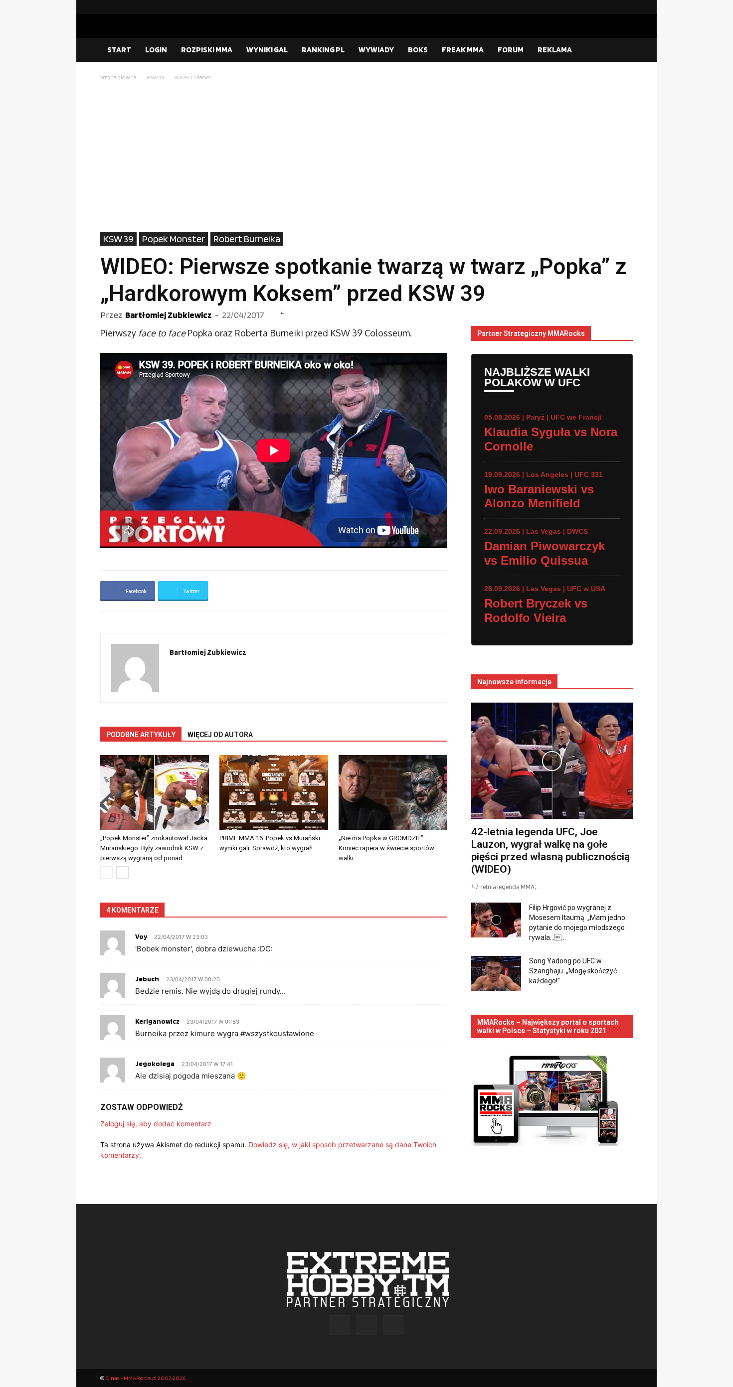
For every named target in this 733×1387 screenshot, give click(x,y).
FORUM (511, 49)
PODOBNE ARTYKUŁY (141, 735)
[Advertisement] (366, 157)
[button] (621, 50)
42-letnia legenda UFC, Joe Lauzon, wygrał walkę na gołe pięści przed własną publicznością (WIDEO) (550, 850)
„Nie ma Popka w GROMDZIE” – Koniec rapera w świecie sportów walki (386, 848)
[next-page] (122, 872)
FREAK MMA (463, 49)
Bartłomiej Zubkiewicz (168, 314)
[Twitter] (625, 7)
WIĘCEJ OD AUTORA (220, 735)
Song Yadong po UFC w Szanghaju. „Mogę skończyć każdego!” (573, 971)
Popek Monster (173, 239)
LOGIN (156, 49)
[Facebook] (593, 7)
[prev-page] (106, 872)
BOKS (418, 49)
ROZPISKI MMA (206, 49)
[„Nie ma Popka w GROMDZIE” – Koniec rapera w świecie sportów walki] (393, 792)
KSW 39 (156, 77)
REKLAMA (555, 49)
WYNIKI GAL (267, 49)
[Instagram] (609, 7)
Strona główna (118, 77)
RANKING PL (323, 49)
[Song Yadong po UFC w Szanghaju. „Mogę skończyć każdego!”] (496, 973)
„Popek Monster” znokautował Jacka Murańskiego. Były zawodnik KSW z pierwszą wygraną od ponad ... (153, 848)
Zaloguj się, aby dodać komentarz (155, 1123)
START (119, 49)
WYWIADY (376, 49)
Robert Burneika (246, 239)
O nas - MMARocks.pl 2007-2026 (145, 1378)
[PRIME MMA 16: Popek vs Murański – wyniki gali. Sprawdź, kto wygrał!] (273, 792)
